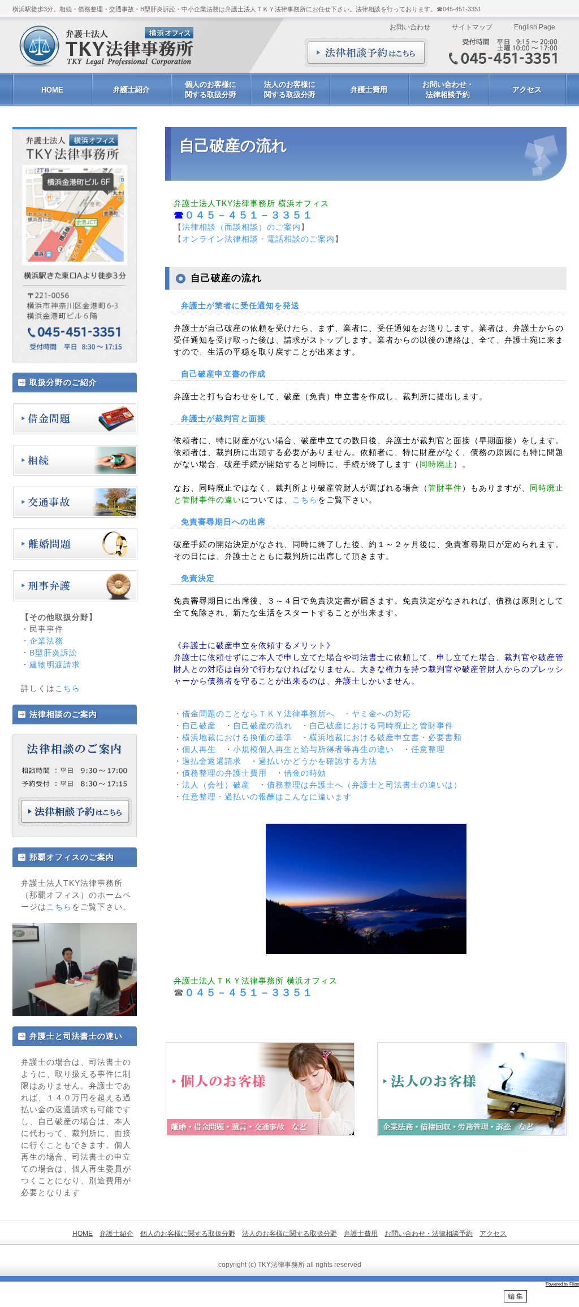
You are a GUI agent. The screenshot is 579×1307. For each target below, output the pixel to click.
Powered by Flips (562, 1284)
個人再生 (199, 749)
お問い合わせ (410, 27)
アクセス (527, 89)
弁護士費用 (369, 89)
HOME (52, 90)
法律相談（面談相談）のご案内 (241, 226)
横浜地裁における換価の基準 (237, 737)
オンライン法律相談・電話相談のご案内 (258, 238)
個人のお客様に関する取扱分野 (210, 89)
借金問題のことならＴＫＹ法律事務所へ (258, 713)
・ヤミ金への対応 (377, 713)
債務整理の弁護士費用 (224, 772)
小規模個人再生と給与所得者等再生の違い (313, 749)
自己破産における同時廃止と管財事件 (381, 725)
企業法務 (46, 640)
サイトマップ (472, 27)
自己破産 (199, 725)
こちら (305, 499)
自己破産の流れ (262, 725)
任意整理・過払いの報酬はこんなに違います (267, 796)
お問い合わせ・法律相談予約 (448, 89)
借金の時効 (305, 772)
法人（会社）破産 (216, 784)
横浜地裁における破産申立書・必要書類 (385, 737)
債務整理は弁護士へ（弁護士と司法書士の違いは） (364, 784)
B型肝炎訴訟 (53, 652)
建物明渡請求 (54, 664)
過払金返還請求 (211, 761)
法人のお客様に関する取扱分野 (290, 89)
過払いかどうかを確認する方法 (317, 761)
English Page (534, 27)
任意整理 (428, 749)
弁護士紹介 (131, 89)
